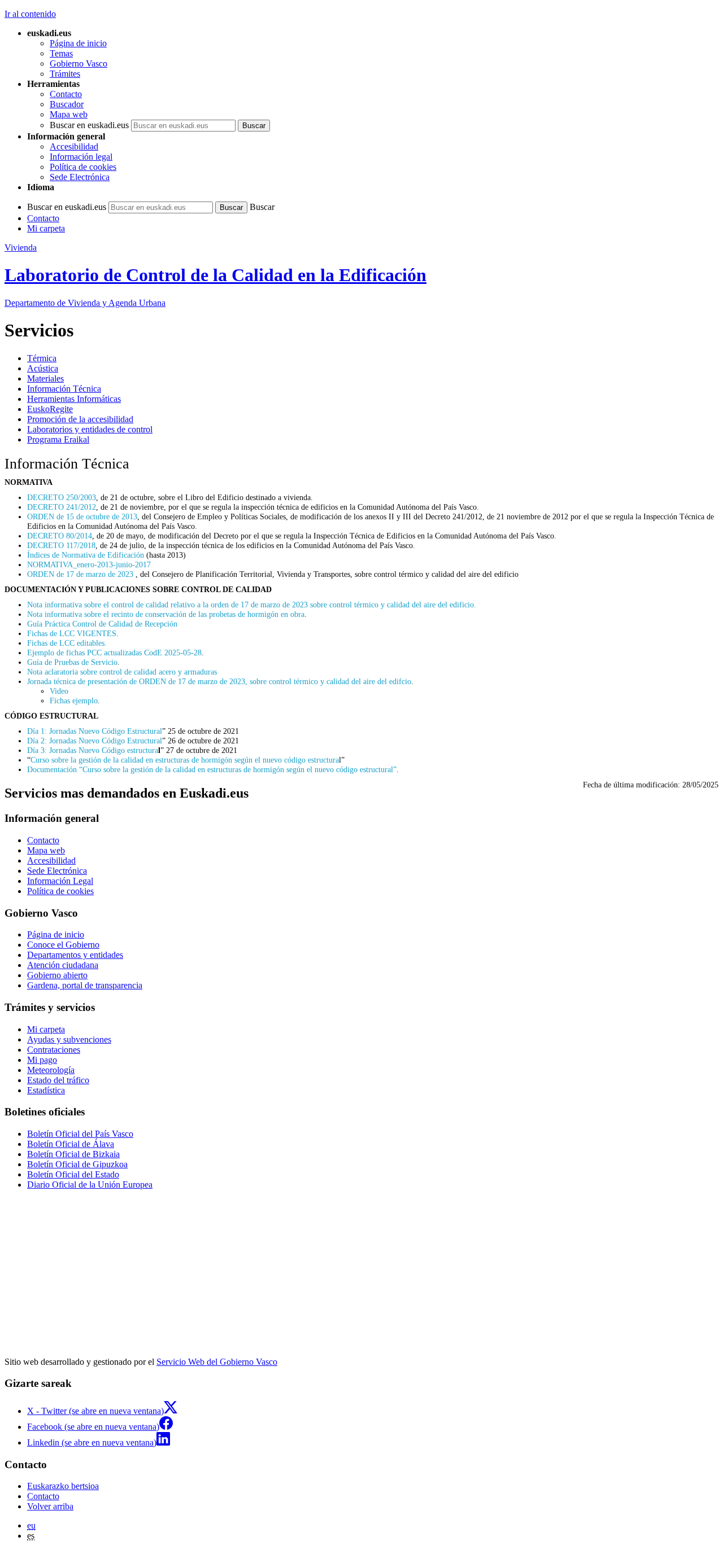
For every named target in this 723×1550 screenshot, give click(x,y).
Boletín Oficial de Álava (70, 1144)
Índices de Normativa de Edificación (85, 554)
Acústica (42, 368)
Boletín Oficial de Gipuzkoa (77, 1164)
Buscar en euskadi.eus (89, 125)
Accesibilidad (74, 146)
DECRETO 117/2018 (61, 545)
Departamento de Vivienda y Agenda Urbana (85, 303)
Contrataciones (53, 1049)
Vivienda (21, 247)
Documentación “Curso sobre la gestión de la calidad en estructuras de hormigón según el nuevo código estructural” (212, 769)
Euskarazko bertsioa (63, 1486)
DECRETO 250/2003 (61, 497)
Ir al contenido (30, 14)
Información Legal (60, 881)
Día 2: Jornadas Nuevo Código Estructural (94, 740)
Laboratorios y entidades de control (90, 429)
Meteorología (51, 1070)
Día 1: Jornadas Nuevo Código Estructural (94, 730)
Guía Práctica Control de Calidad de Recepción (102, 623)
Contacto (66, 94)
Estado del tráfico (58, 1080)
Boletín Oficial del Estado (73, 1174)
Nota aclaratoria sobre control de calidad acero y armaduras (122, 671)
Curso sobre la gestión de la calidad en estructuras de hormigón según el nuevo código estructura (185, 759)
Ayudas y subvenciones (69, 1039)
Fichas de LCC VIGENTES (71, 633)
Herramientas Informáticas (74, 399)
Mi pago (42, 1060)
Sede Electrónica (80, 177)
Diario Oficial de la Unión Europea (90, 1184)
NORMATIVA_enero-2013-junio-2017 (89, 564)
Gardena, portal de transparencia (84, 985)
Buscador (67, 104)
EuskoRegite (50, 409)
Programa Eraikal (58, 439)
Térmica (41, 358)
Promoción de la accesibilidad (80, 419)
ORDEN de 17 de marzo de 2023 (81, 574)
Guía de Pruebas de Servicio (72, 662)
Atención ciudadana (62, 965)
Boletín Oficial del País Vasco (80, 1134)
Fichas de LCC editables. (68, 642)
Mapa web (69, 114)
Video (59, 690)
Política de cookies (83, 167)
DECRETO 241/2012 (61, 506)
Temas (61, 53)
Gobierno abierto (57, 975)
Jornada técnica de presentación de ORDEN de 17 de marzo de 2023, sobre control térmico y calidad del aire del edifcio (219, 681)
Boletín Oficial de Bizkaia (73, 1154)
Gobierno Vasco (78, 63)
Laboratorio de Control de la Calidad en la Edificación (215, 275)
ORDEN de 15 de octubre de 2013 (82, 516)
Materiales (45, 378)
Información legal (81, 156)
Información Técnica (64, 388)
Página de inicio (78, 43)
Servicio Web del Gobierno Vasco (216, 1362)
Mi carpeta (46, 228)
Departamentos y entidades (75, 955)
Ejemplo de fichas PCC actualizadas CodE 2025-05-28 (114, 652)
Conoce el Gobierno (63, 944)
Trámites (65, 73)
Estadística (46, 1090)
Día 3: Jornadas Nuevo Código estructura (92, 750)
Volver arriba (50, 1506)
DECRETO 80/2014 (59, 535)
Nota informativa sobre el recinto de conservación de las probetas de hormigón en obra (165, 614)
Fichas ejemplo (74, 700)
